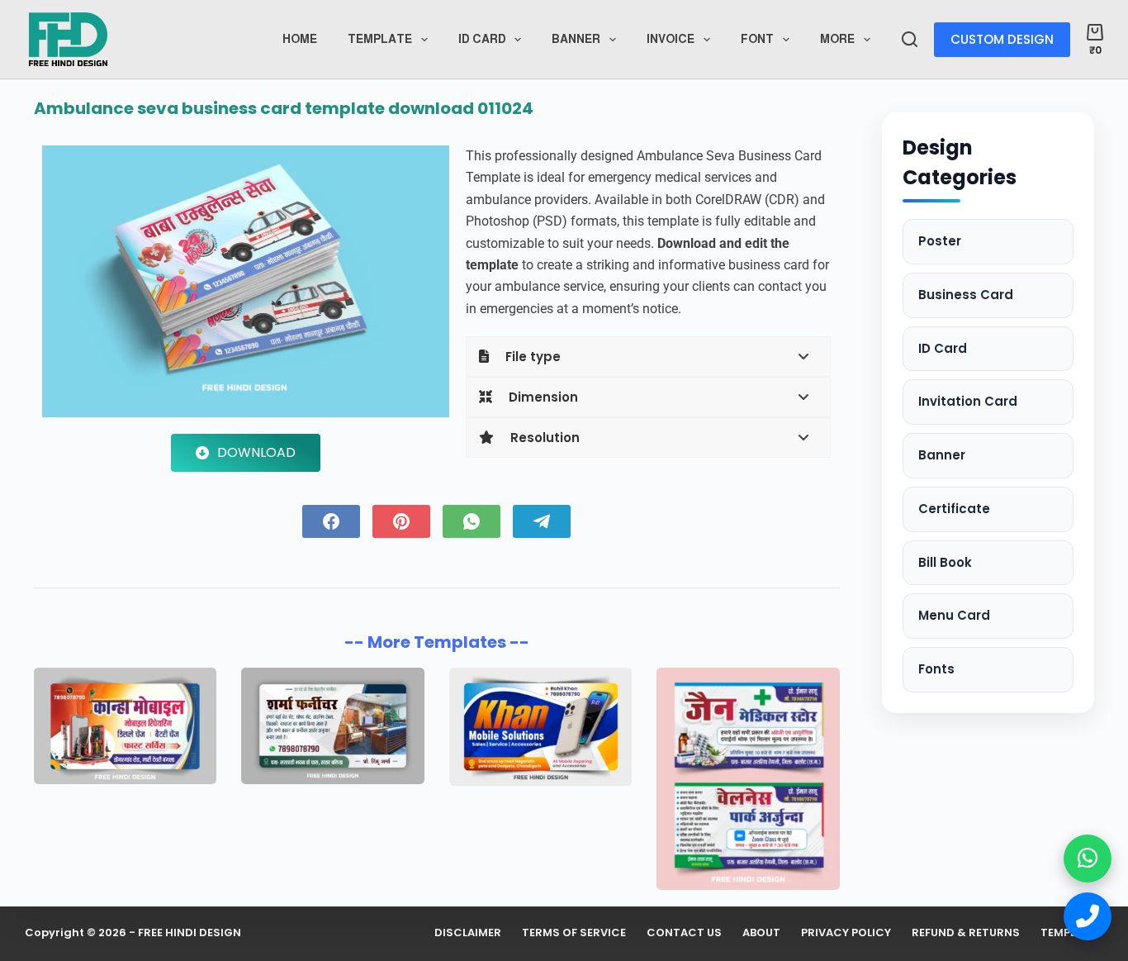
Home (299, 38)
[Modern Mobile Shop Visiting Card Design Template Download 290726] (540, 727)
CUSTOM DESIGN (1002, 39)
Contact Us (684, 933)
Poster (939, 241)
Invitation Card (967, 401)
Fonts (936, 669)
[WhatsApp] (471, 521)
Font (757, 38)
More (837, 38)
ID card (482, 38)
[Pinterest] (401, 521)
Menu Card (954, 615)
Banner (576, 38)
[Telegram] (542, 521)
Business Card (965, 294)
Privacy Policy (846, 933)
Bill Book (945, 562)
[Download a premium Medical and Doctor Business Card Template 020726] (747, 779)
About (761, 933)
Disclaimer (467, 933)
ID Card (942, 348)
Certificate (954, 508)
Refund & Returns (966, 933)
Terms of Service (574, 933)
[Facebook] (331, 521)
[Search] (909, 39)
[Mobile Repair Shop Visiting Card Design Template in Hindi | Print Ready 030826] (125, 726)
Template (380, 38)
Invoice (670, 38)
